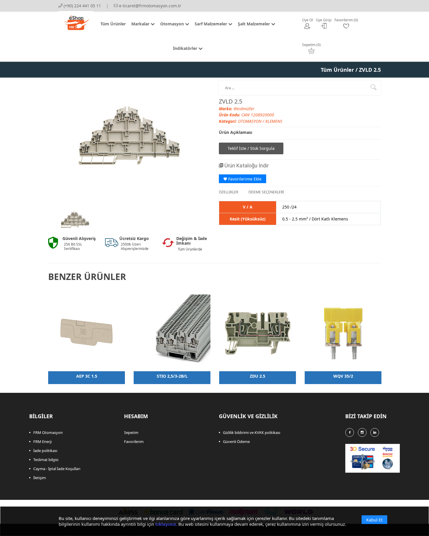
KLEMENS (273, 121)
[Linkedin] (374, 432)
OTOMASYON (250, 121)
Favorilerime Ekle (244, 179)
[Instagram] (362, 432)
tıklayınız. (166, 524)
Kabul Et (374, 520)
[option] (75, 219)
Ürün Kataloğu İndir (246, 165)
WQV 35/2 (343, 376)
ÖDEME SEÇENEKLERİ (266, 192)
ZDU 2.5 (257, 376)
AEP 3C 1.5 (86, 376)
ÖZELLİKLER (228, 192)
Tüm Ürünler (337, 69)
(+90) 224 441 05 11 (81, 5)
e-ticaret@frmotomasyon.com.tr (149, 5)
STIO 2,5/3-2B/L (172, 376)
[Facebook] (349, 432)
